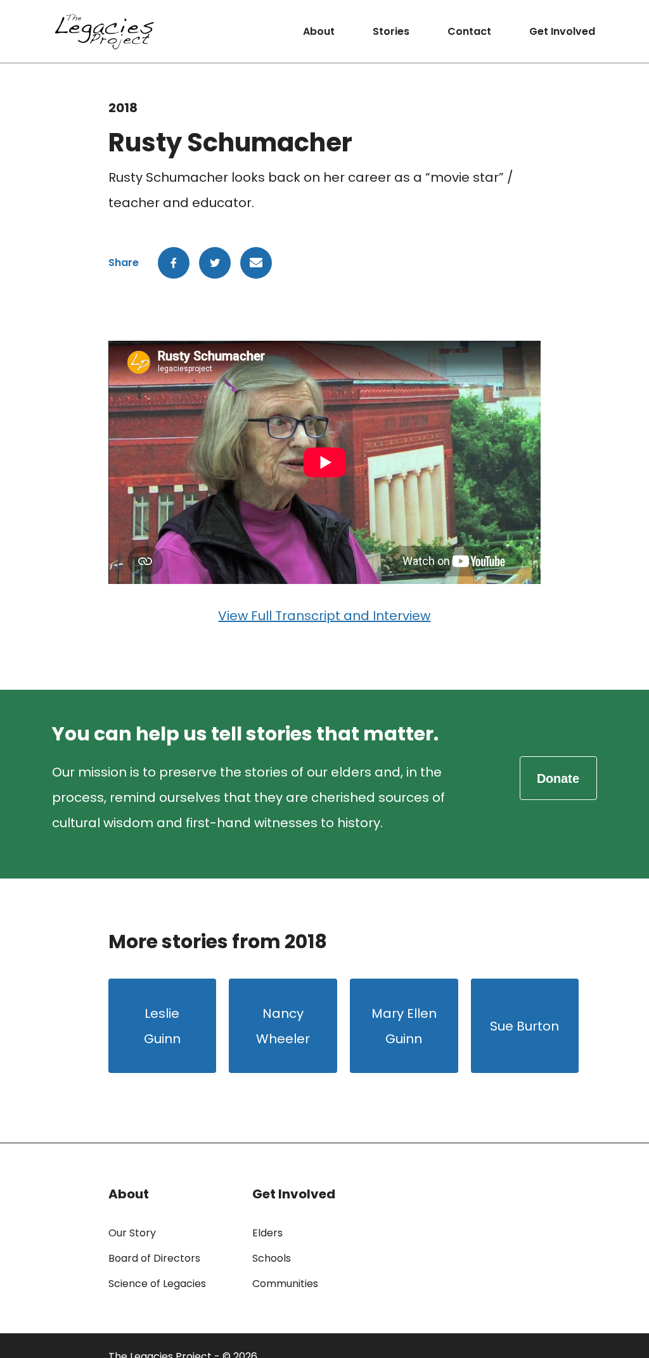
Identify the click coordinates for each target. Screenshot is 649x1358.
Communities (285, 1283)
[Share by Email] (256, 263)
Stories (391, 31)
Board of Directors (154, 1258)
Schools (271, 1258)
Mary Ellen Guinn (404, 1026)
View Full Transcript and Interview (324, 616)
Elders (267, 1233)
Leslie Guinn (162, 1026)
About (319, 31)
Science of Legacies (157, 1283)
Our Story (132, 1233)
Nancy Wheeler (283, 1026)
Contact (469, 31)
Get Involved (562, 31)
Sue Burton (524, 1026)
